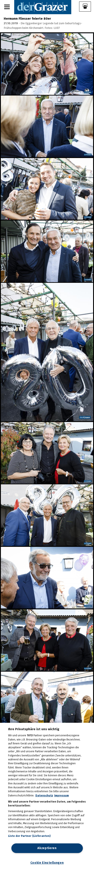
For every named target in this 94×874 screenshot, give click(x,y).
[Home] (42, 7)
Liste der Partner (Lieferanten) (29, 836)
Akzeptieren (46, 848)
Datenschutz (44, 795)
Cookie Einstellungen (47, 863)
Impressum (61, 795)
